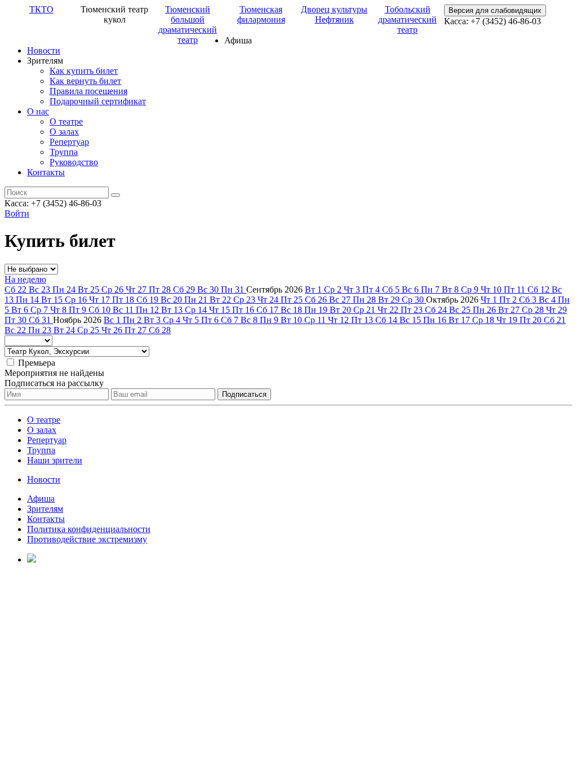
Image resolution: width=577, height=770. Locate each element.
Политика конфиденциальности (88, 529)
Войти (17, 213)
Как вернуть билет (85, 81)
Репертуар (69, 142)
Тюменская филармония (261, 14)
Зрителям (45, 509)
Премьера (36, 363)
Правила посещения (88, 91)
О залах (64, 131)
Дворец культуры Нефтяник (334, 14)
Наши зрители (54, 460)
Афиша (41, 498)
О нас (38, 111)
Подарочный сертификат (98, 101)
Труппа (64, 152)
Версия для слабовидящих (495, 10)
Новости (43, 50)
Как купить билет (84, 71)
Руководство (74, 162)
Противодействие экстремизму (87, 539)
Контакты (46, 172)
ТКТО (41, 9)
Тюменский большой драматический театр (187, 25)
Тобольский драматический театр (407, 19)
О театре (66, 121)
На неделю (25, 279)
